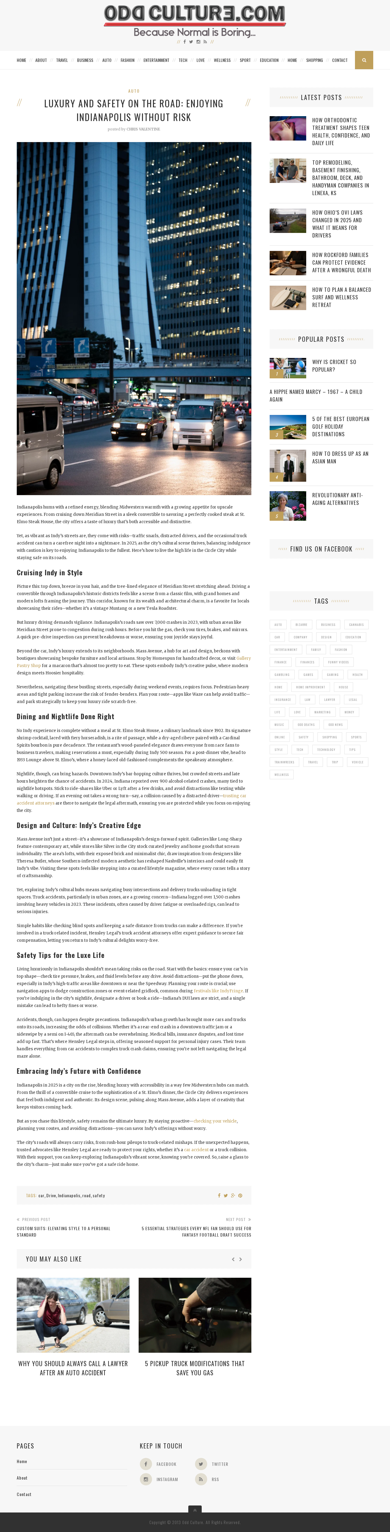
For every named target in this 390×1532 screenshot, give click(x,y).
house (343, 687)
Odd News (335, 724)
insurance (283, 699)
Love (201, 60)
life (277, 712)
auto (278, 624)
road (86, 1195)
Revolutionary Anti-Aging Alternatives (337, 498)
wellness (282, 774)
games (308, 674)
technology (326, 749)
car (41, 1195)
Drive (51, 1195)
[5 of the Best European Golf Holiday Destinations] (288, 418)
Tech (183, 60)
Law (307, 699)
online (280, 737)
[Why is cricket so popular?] (288, 361)
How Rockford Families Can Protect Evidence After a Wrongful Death (341, 262)
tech (299, 749)
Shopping (314, 60)
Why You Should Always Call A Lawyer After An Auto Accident (73, 1368)
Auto (107, 60)
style (279, 749)
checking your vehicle (215, 1121)
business (328, 624)
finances (307, 662)
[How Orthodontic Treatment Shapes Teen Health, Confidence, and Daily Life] (288, 119)
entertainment (286, 649)
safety (99, 1195)
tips (352, 749)
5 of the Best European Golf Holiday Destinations (341, 426)
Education (269, 60)
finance (281, 662)
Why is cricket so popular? (334, 365)
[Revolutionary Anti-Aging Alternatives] (288, 494)
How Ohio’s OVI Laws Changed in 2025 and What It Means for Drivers (337, 224)
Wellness (222, 60)
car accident (196, 1149)
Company (300, 637)
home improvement (310, 687)
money (349, 712)
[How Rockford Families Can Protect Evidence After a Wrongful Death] (288, 254)
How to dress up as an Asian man (340, 457)
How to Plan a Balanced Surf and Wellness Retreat (341, 297)
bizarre (301, 624)
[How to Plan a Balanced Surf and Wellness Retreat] (288, 289)
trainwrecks (284, 762)
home (278, 687)
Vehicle (357, 762)
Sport (245, 60)
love (297, 712)
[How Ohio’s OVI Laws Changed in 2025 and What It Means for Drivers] (288, 212)
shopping (329, 737)
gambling (282, 674)
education (353, 637)
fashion (341, 649)
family (316, 649)
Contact (340, 60)
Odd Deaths (306, 724)
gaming (333, 674)
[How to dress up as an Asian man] (288, 453)
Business (85, 60)
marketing (322, 712)
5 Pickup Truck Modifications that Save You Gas (195, 1368)
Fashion (127, 60)
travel (313, 762)
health (358, 674)
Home (21, 60)
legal (353, 699)
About (41, 60)
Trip (335, 762)
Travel (62, 60)
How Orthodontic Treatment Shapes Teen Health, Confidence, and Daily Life (341, 131)
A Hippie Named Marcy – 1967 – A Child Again (316, 395)
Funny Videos (338, 662)
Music (279, 724)
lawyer (329, 699)
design (326, 637)
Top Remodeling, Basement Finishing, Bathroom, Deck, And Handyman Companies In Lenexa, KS (340, 178)
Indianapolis (69, 1195)
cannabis (356, 624)
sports (356, 737)
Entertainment (156, 60)
